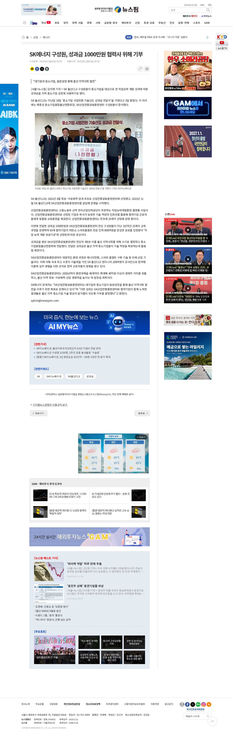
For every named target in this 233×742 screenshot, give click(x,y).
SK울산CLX (74, 376)
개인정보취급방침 (72, 704)
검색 (208, 10)
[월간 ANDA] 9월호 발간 (48, 611)
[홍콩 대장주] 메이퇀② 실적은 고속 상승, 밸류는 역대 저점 (110, 512)
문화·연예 (183, 23)
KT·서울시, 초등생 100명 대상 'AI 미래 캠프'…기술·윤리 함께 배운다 (168, 37)
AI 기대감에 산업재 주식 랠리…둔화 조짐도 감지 (111, 495)
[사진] (49, 571)
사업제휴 (53, 704)
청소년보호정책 (93, 704)
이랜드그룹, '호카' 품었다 (48, 615)
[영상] (188, 231)
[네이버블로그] (198, 704)
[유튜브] (182, 704)
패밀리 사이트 (193, 716)
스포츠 (196, 23)
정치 (65, 23)
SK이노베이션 (53, 376)
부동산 (162, 23)
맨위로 (141, 413)
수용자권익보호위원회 (134, 704)
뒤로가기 (39, 413)
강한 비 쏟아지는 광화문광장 (134, 642)
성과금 (90, 376)
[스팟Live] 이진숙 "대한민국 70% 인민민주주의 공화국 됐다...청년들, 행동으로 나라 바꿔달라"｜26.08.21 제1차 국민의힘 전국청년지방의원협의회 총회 (188, 298)
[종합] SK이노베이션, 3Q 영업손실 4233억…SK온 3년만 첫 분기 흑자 (73, 357)
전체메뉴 (24, 22)
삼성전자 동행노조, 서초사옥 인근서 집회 (89, 657)
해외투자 (126, 23)
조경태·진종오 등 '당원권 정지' (51, 606)
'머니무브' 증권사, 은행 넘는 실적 (53, 619)
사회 (98, 23)
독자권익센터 (112, 704)
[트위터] (192, 704)
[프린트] (147, 69)
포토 (57, 23)
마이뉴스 (206, 16)
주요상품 (40, 704)
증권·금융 (149, 23)
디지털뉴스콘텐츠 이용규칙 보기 (50, 405)
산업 (137, 23)
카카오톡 (32, 69)
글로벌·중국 (110, 23)
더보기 (207, 37)
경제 (89, 23)
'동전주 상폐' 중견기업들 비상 (85, 586)
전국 (172, 23)
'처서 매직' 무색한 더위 (89, 642)
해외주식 (190, 16)
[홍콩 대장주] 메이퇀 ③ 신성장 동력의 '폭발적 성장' (67, 512)
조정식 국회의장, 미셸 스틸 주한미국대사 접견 (112, 657)
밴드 (47, 69)
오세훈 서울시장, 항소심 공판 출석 (134, 657)
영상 (43, 23)
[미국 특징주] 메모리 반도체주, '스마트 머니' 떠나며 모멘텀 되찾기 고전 (68, 495)
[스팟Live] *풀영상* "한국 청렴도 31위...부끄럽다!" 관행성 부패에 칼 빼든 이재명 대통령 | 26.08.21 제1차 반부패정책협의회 (187, 269)
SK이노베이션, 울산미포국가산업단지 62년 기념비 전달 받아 (68, 348)
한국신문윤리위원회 (195, 710)
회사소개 (25, 704)
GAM (207, 23)
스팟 (170, 214)
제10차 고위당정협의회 (112, 642)
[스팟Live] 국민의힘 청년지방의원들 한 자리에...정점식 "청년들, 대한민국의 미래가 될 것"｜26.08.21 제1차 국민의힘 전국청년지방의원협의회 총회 (188, 239)
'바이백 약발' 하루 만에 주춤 (84, 563)
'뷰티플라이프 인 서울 (47, 657)
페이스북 (37, 69)
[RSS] (209, 704)
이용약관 (155, 704)
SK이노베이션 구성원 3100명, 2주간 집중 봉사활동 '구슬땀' (68, 352)
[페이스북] (187, 704)
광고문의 (169, 704)
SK (38, 376)
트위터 (42, 69)
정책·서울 (77, 23)
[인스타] (203, 704)
